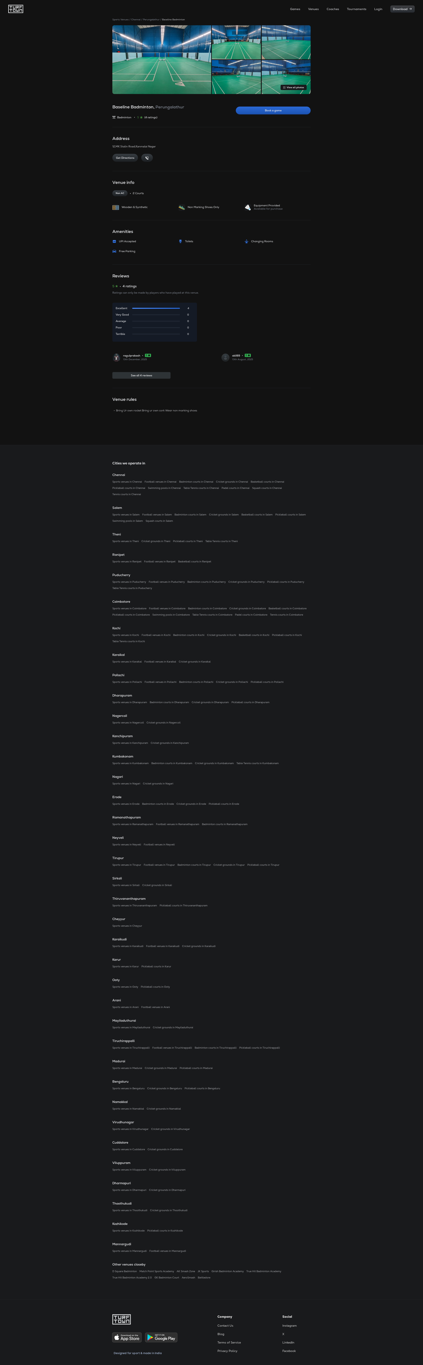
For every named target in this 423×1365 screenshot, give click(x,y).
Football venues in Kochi (156, 635)
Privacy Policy (227, 1351)
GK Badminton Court (166, 1277)
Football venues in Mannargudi (167, 1250)
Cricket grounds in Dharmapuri (167, 1190)
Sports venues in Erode (125, 803)
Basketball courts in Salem (257, 514)
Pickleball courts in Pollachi (267, 681)
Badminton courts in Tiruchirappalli (216, 1047)
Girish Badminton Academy (228, 1271)
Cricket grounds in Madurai (161, 1068)
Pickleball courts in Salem (290, 514)
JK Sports (203, 1271)
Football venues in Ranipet (159, 561)
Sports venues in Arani (125, 1007)
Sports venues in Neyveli (126, 844)
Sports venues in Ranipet (126, 561)
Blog (220, 1334)
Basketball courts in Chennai (267, 481)
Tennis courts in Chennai (126, 494)
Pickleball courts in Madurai (196, 1068)
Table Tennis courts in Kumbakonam (257, 763)
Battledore (204, 1277)
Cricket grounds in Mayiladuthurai (173, 1027)
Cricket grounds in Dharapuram (210, 702)
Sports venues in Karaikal (127, 661)
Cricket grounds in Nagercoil (164, 722)
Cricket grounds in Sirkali (157, 885)
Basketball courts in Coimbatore (288, 608)
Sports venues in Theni (125, 541)
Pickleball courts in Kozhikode (165, 1230)
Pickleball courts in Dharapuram (250, 702)
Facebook (289, 1351)
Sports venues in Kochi (125, 635)
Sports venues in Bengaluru (128, 1088)
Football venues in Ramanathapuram (177, 824)
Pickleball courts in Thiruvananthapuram (184, 905)
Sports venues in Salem (126, 514)
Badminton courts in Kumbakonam (171, 763)
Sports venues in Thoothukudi (129, 1210)
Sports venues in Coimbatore (129, 608)
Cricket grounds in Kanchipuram (170, 742)
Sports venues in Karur (125, 966)
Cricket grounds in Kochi (221, 635)
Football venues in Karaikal (160, 661)
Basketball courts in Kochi (254, 635)
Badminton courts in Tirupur (194, 864)
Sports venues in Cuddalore (128, 1149)
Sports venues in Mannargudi (129, 1250)
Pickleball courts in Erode (224, 803)
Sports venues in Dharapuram (129, 702)
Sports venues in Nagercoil (128, 722)
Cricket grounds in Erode (191, 803)
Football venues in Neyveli (159, 844)
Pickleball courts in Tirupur (263, 864)
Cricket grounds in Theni (155, 541)
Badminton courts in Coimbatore (207, 608)
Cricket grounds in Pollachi (232, 681)
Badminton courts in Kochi (188, 635)
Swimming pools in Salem (127, 520)
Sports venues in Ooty (125, 986)
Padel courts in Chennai (236, 488)
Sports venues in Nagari (126, 783)
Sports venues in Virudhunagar (130, 1129)
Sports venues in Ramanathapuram (132, 824)
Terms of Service (229, 1342)
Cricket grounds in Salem (224, 514)
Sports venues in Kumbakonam (130, 763)
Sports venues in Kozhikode (128, 1230)
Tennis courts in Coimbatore (286, 614)
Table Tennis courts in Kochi (128, 641)
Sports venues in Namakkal (128, 1108)
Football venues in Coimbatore (167, 608)
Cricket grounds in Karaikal (195, 661)
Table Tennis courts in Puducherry (132, 588)
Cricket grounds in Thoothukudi (169, 1210)
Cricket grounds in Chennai (232, 481)
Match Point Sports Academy (156, 1271)
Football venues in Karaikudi (162, 946)
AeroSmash (188, 1277)
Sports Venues (120, 19)
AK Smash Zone (186, 1271)
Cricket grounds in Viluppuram (167, 1169)
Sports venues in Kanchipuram (130, 742)
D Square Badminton (124, 1271)
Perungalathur (151, 19)
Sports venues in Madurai (127, 1068)
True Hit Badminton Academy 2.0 (132, 1277)
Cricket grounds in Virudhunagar (170, 1129)
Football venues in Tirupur (159, 864)
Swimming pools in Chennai (164, 488)
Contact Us (225, 1325)
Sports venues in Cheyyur (127, 925)
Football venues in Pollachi (160, 681)
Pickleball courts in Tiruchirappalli (259, 1047)
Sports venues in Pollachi (127, 681)
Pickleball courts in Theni (188, 541)
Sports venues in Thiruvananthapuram (134, 905)
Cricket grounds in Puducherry (246, 581)
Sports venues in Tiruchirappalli (131, 1047)
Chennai (136, 19)
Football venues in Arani (155, 1007)
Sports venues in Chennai (127, 481)
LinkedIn (288, 1342)
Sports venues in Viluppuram (129, 1169)
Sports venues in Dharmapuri (129, 1190)
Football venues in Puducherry (167, 581)
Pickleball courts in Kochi (287, 635)
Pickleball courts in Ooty (155, 986)
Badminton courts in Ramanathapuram (225, 824)
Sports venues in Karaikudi (127, 946)
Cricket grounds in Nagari (158, 783)
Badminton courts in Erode (158, 803)
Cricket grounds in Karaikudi (199, 946)
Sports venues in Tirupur (126, 864)
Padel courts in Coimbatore (251, 614)
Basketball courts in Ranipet (194, 561)
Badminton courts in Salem (190, 514)
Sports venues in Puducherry (129, 581)
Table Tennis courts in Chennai (201, 488)
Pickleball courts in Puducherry (285, 581)
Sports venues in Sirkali (126, 885)
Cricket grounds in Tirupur (229, 864)
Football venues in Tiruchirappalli (172, 1047)
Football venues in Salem (157, 514)
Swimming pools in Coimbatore (171, 614)
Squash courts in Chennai (267, 488)
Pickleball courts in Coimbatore (131, 614)
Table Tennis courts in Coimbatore (212, 614)
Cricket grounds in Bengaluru (164, 1088)
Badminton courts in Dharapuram (169, 702)
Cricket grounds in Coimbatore (247, 608)
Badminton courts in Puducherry (206, 581)
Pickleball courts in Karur (156, 966)
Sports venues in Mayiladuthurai (131, 1027)
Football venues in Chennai (160, 481)
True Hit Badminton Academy (263, 1271)
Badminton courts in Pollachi (196, 681)
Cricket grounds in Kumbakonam (214, 763)
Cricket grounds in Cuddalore (165, 1149)
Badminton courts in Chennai (196, 481)
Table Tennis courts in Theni (221, 541)
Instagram (289, 1325)
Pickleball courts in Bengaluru (202, 1088)
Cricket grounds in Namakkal (164, 1108)
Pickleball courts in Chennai (128, 488)
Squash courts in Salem (159, 520)
